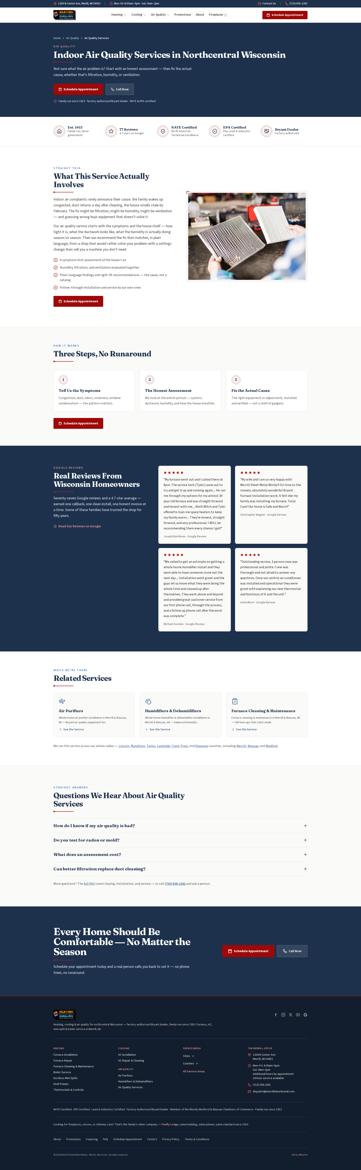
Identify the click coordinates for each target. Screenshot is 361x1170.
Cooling (136, 15)
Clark (175, 746)
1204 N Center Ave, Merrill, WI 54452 (79, 3)
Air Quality (158, 15)
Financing (92, 1139)
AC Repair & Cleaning (131, 1061)
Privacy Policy (170, 1139)
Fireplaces (216, 15)
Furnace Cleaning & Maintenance (73, 1066)
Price (184, 746)
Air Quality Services (130, 1087)
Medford (271, 746)
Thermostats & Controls (68, 1090)
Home (57, 38)
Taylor (150, 746)
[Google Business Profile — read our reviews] (305, 1015)
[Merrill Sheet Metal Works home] (64, 15)
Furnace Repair (62, 1061)
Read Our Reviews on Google (79, 526)
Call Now (122, 89)
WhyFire (303, 1155)
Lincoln (124, 746)
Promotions (182, 15)
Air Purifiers (125, 1076)
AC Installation (127, 1055)
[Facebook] (276, 1015)
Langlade (163, 746)
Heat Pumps (61, 1084)
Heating (117, 15)
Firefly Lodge (169, 1124)
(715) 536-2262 (299, 3)
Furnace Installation (65, 1055)
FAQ (105, 1139)
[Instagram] (283, 1015)
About (200, 15)
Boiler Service (62, 1072)
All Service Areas (194, 1071)
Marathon (138, 746)
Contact (152, 1139)
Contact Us (269, 3)
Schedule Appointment (287, 15)
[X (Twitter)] (290, 1015)
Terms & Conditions (197, 1139)
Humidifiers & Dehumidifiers (135, 1081)
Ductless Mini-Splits (65, 1078)
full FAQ (89, 883)
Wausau (253, 746)
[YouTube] (298, 1015)
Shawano (201, 746)
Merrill (241, 746)
